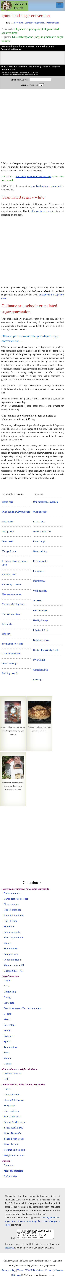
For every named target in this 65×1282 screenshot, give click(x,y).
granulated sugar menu (35, 23)
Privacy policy (9, 1270)
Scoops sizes (11, 954)
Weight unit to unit (14, 1155)
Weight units (11, 970)
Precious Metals (12, 1073)
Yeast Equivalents (13, 937)
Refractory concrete (11, 584)
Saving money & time (12, 643)
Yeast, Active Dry (13, 1127)
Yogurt (7, 943)
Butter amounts (12, 893)
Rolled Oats (10, 921)
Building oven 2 (9, 673)
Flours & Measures (14, 1100)
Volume (8, 1058)
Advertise (58, 1270)
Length (7, 1014)
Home (14, 6)
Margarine (9, 1105)
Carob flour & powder (16, 899)
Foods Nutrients (12, 959)
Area (6, 986)
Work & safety (40, 590)
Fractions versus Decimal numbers (22, 1008)
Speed (7, 1041)
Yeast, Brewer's (12, 1133)
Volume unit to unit (14, 1150)
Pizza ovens (7, 521)
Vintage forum (9, 551)
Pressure (8, 1036)
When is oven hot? (42, 531)
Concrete (9, 1165)
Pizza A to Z (39, 521)
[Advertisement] (32, 127)
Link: (13, 1238)
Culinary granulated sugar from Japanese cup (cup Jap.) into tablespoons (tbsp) (32, 1221)
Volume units (11, 965)
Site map (37, 679)
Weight (7, 1063)
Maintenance (39, 581)
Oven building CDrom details (16, 511)
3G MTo (37, 600)
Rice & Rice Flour (14, 915)
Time (6, 1052)
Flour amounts (12, 904)
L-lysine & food (40, 630)
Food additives (40, 610)
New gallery (8, 531)
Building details (9, 574)
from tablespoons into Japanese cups (33, 176)
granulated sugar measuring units (46, 186)
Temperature (10, 948)
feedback (9, 1247)
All (22, 965)
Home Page (7, 502)
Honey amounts (12, 910)
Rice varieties (11, 1111)
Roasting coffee (40, 561)
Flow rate (9, 1002)
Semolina (9, 926)
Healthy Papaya (40, 620)
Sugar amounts (12, 932)
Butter (7, 1089)
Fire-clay (6, 634)
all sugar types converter (43, 211)
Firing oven (38, 571)
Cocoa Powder (12, 1094)
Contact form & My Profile (46, 650)
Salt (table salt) (12, 1116)
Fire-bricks (7, 624)
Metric (7, 1019)
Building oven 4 (41, 640)
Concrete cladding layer (13, 604)
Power (7, 1030)
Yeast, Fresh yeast (14, 1138)
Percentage (10, 1025)
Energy (8, 997)
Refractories (10, 1176)
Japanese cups (53, 23)
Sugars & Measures (14, 1122)
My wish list (39, 660)
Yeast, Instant (11, 1144)
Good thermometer (11, 653)
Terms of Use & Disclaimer (30, 1270)
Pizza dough (39, 541)
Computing (10, 991)
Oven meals (7, 541)
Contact (48, 1270)
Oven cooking (40, 551)
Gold (6, 1079)
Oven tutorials (40, 511)
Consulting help (40, 669)
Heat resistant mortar (12, 594)
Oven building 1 (10, 663)
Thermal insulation (11, 614)
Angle (7, 980)
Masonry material (13, 1170)
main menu (18, 23)
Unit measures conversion (45, 502)
